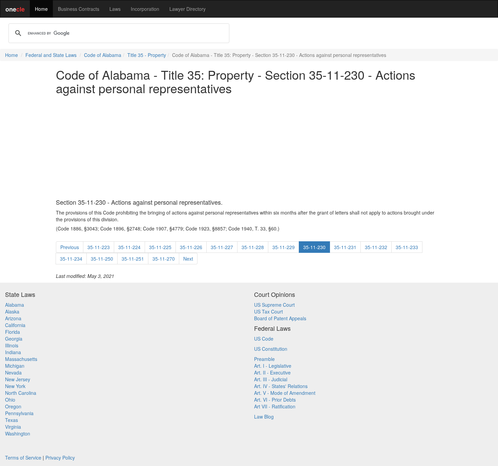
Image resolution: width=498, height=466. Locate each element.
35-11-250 (102, 258)
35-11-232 (376, 247)
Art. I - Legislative (272, 365)
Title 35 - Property (146, 55)
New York (15, 386)
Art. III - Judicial (270, 379)
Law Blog (264, 416)
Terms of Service (23, 457)
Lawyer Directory (187, 8)
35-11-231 (345, 247)
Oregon (13, 406)
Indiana (13, 352)
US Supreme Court (274, 304)
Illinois (11, 345)
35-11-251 (133, 258)
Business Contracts (78, 8)
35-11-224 (129, 247)
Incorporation (145, 8)
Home (41, 8)
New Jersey (17, 379)
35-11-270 (163, 258)
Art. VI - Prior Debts (275, 399)
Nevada (13, 372)
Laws (115, 8)
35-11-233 (407, 247)
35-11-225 (160, 247)
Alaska (12, 311)
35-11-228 (253, 247)
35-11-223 (98, 247)
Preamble (264, 359)
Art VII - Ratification (274, 406)
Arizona (13, 318)
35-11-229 (283, 247)
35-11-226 (191, 247)
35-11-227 (222, 247)
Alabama (14, 304)
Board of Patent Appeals (280, 318)
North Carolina (20, 392)
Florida (12, 331)
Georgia (13, 338)
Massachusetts (21, 359)
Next (188, 258)
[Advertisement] (249, 146)
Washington (17, 433)
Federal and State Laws (51, 55)
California (15, 325)
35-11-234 (71, 258)
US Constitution (270, 348)
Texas (11, 420)
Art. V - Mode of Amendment (284, 392)
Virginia (13, 426)
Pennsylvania (19, 413)
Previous (69, 247)
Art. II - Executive (272, 372)
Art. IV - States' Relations (281, 386)
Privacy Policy (60, 457)
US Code (263, 338)
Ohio (10, 399)
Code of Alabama (102, 55)
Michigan (14, 365)
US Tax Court (268, 311)
